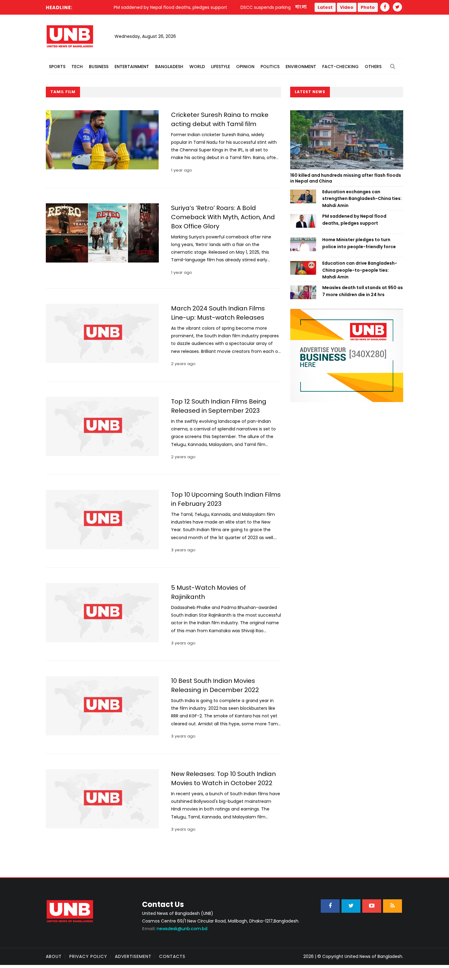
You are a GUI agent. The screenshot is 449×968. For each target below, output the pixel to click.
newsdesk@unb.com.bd (174, 929)
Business (98, 66)
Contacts (172, 956)
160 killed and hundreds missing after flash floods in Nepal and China (345, 178)
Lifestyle (220, 66)
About (54, 956)
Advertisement (133, 956)
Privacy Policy (88, 956)
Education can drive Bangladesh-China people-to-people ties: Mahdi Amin (359, 270)
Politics (270, 66)
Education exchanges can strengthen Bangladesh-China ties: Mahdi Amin (362, 198)
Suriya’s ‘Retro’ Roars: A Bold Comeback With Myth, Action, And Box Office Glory (223, 217)
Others (373, 66)
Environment (301, 66)
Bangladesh (169, 66)
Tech (77, 66)
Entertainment (132, 66)
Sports (57, 66)
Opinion (245, 66)
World (197, 66)
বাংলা (301, 7)
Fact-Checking (340, 66)
